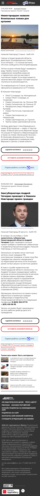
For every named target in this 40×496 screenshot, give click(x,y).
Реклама (6, 405)
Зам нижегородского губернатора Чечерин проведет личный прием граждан (21, 366)
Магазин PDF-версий (20, 405)
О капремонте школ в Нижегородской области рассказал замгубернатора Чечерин (23, 359)
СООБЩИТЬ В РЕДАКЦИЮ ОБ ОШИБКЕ (18, 419)
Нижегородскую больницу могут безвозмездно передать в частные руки (23, 379)
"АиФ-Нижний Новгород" (25, 50)
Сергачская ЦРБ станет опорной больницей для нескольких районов (22, 386)
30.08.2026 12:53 (7, 184)
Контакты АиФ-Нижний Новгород (17, 416)
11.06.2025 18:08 (6, 9)
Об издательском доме (12, 402)
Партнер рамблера (20, 485)
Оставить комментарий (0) (20, 158)
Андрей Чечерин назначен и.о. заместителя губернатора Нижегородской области (20, 373)
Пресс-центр (30, 402)
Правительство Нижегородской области (17, 228)
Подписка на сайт (10, 413)
